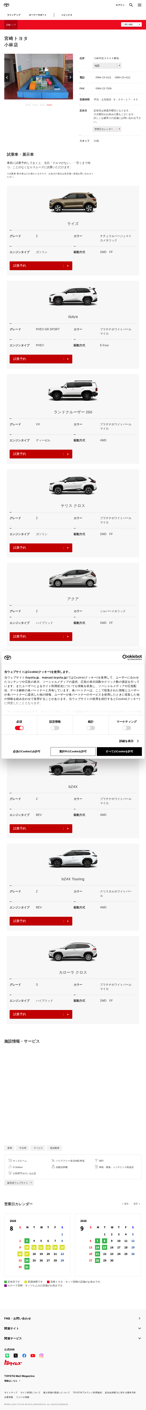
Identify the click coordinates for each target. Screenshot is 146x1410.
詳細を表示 (126, 741)
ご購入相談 (128, 24)
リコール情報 (22, 1397)
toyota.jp (32, 677)
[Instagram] (41, 1355)
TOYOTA (6, 5)
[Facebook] (24, 1355)
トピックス (66, 15)
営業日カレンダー (104, 129)
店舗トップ (11, 25)
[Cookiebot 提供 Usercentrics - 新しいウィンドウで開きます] (126, 657)
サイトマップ (11, 1392)
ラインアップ (13, 15)
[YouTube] (33, 1355)
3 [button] (40, 106)
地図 (97, 65)
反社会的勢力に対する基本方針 (120, 1392)
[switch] (55, 728)
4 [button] (47, 106)
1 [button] (26, 106)
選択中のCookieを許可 (73, 751)
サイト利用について (30, 1392)
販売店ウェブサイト (17, 1183)
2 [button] (33, 106)
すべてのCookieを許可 (119, 751)
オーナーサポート (38, 15)
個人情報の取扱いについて (56, 1392)
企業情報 (8, 1397)
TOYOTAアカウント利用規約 (87, 1392)
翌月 (136, 1204)
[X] (16, 1355)
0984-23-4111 (103, 77)
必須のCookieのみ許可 (26, 751)
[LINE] (7, 1355)
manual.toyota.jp (54, 677)
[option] (38, 76)
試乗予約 (19, 265)
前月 (126, 1204)
